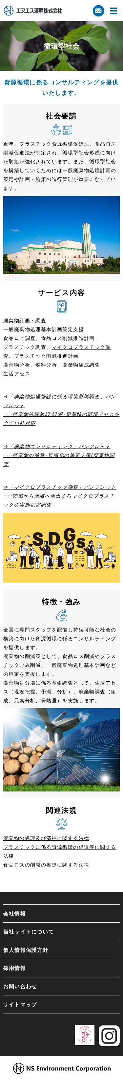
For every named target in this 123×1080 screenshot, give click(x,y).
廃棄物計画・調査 (24, 320)
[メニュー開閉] (113, 11)
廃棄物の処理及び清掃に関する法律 (46, 838)
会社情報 (14, 913)
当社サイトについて (28, 931)
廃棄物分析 (16, 365)
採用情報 (14, 968)
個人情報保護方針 (26, 950)
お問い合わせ (20, 986)
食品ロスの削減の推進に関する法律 (46, 865)
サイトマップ (20, 1004)
